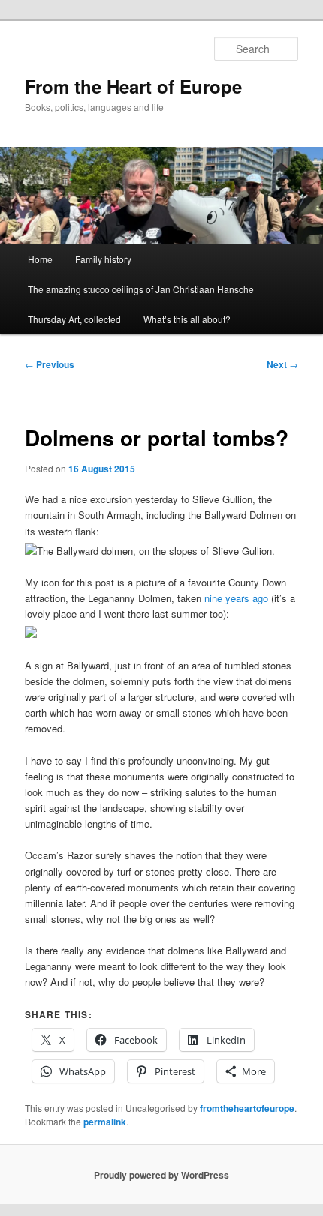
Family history (103, 259)
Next (282, 364)
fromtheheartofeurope (247, 1108)
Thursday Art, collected (74, 319)
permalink (104, 1121)
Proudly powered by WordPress (161, 1175)
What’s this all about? (187, 319)
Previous (49, 364)
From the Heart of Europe (133, 86)
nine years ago (236, 598)
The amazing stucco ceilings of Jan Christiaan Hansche (141, 289)
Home (40, 259)
